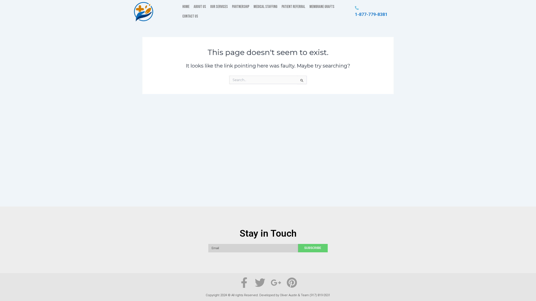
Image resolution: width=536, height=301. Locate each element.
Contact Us (190, 16)
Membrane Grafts (321, 6)
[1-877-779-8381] (357, 8)
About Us (200, 6)
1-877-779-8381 (371, 14)
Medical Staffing (265, 6)
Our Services (219, 6)
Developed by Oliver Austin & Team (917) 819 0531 (294, 295)
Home (185, 6)
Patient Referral (293, 6)
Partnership (240, 6)
